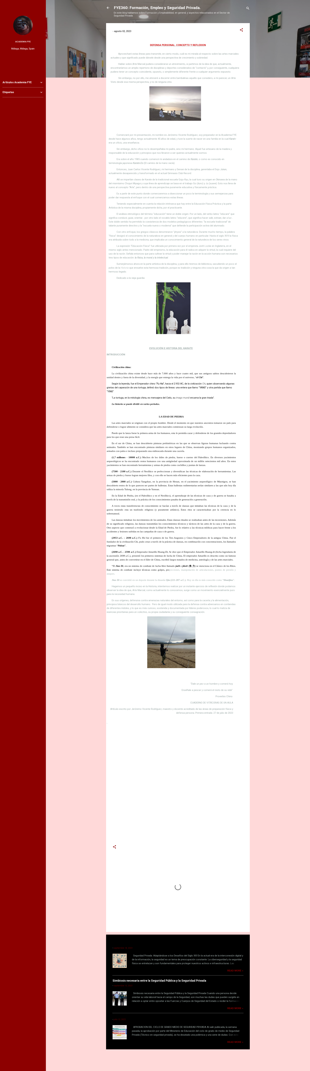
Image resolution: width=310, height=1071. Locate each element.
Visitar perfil (23, 54)
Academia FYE (23, 41)
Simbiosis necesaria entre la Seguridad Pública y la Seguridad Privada (159, 980)
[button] (241, 30)
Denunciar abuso (12, 102)
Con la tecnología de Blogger (180, 1056)
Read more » (235, 970)
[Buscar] (248, 9)
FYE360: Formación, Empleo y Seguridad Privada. (157, 7)
